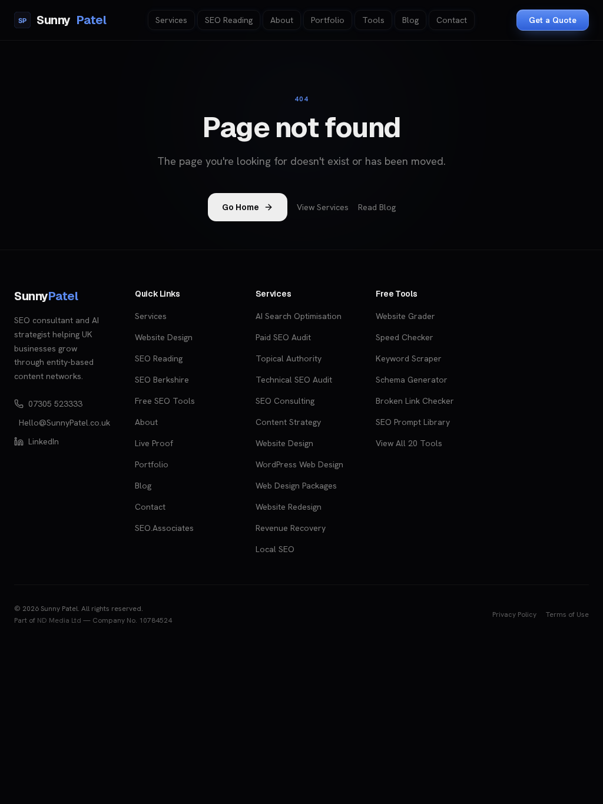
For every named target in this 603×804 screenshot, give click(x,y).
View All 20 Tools (409, 443)
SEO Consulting (285, 401)
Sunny (62, 20)
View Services (323, 207)
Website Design (164, 337)
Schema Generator (412, 379)
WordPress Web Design (299, 464)
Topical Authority (289, 358)
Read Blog (377, 207)
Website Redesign (289, 506)
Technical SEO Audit (294, 379)
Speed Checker (404, 337)
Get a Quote (553, 20)
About (281, 20)
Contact (451, 20)
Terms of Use (567, 614)
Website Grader (405, 316)
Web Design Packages (296, 485)
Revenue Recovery (291, 528)
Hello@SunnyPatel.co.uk (63, 422)
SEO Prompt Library (413, 422)
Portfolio (327, 20)
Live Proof (154, 443)
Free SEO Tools (165, 401)
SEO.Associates (164, 528)
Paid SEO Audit (283, 337)
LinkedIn (43, 441)
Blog (410, 20)
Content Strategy (288, 422)
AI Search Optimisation (299, 316)
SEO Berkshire (162, 379)
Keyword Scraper (409, 358)
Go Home (240, 207)
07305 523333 (55, 403)
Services (171, 20)
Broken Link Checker (415, 401)
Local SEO (275, 549)
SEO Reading (229, 20)
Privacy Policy (514, 614)
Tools (373, 20)
